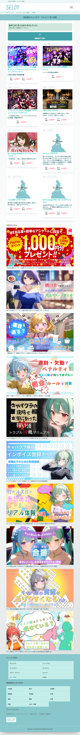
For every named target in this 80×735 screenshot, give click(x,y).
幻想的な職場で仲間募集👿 (16, 75)
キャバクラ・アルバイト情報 (22, 12)
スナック (45, 672)
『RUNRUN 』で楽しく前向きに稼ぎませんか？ (22, 159)
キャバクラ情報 (20, 1)
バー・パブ (13, 677)
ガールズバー (13, 668)
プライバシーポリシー (22, 714)
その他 (44, 677)
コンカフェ (45, 668)
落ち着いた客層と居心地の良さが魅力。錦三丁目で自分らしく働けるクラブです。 (22, 204)
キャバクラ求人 (12, 1)
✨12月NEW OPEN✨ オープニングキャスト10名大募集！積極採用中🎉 (22, 117)
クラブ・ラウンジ (15, 672)
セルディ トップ (9, 12)
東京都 (33, 12)
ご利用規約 (41, 714)
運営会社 (48, 714)
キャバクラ (13, 663)
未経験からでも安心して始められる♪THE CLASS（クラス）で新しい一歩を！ (56, 114)
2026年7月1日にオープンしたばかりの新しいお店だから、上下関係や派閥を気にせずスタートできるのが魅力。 (57, 207)
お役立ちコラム (10, 714)
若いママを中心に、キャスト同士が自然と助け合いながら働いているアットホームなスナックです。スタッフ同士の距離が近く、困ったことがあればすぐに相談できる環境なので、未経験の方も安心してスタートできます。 (57, 160)
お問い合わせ (33, 714)
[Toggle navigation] (71, 7)
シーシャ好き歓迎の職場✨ (51, 72)
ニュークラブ (46, 663)
